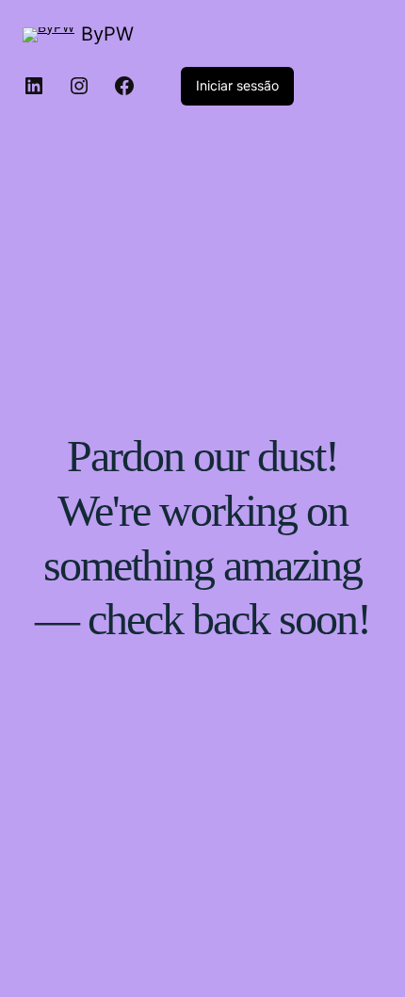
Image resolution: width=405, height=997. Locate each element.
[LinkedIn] (34, 85)
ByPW (107, 34)
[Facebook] (124, 85)
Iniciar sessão (237, 85)
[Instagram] (79, 85)
